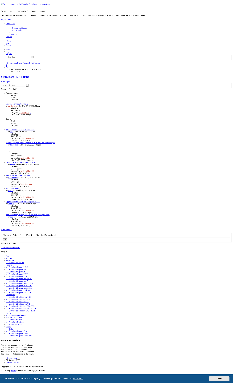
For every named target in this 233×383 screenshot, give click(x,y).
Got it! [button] (219, 379)
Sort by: (23, 235)
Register (9, 54)
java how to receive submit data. (18, 175)
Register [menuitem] (9, 45)
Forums (9, 37)
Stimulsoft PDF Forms (15, 76)
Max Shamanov (27, 184)
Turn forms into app (13, 188)
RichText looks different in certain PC (20, 130)
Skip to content (6, 19)
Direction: (40, 235)
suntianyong (13, 178)
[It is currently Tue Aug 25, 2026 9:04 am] (7, 67)
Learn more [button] (78, 379)
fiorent (12, 164)
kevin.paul (14, 145)
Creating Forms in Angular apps (18, 104)
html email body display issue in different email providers (28, 215)
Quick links (10, 24)
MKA (10, 191)
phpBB (13, 371)
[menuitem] (19, 28)
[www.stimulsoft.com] (116, 5)
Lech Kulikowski (27, 138)
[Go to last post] (30, 113)
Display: (6, 235)
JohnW (11, 204)
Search (8, 49)
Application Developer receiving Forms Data (23, 202)
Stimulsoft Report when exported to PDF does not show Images (30, 143)
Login (8, 51)
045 (11, 132)
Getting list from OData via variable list (21, 162)
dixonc (12, 217)
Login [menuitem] (8, 43)
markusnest (12, 106)
